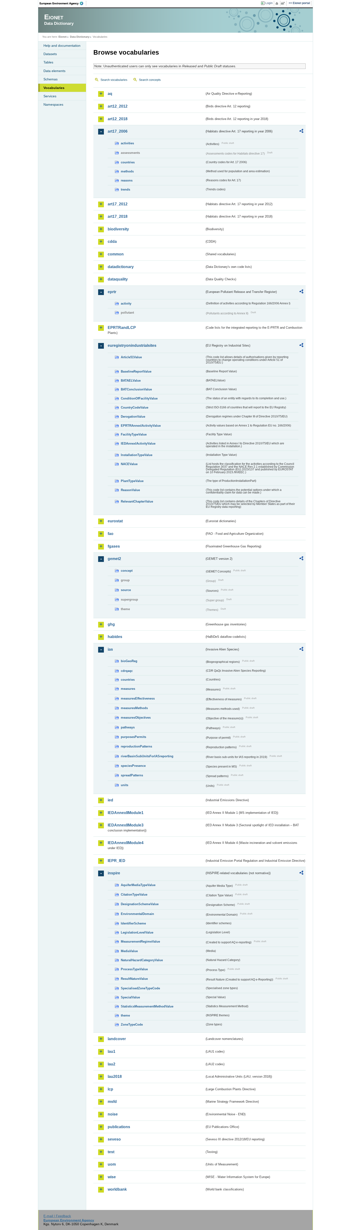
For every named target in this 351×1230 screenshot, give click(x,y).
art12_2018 (118, 119)
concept (127, 570)
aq (110, 94)
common (116, 254)
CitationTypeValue (134, 894)
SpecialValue (130, 997)
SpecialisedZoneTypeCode (140, 988)
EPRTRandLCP (122, 328)
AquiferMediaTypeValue (138, 885)
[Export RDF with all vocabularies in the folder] (301, 132)
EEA (63, 3)
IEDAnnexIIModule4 (126, 843)
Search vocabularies (114, 79)
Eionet (62, 36)
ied (110, 800)
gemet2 (114, 559)
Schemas (50, 79)
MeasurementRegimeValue (140, 941)
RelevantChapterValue (137, 501)
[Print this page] (277, 3)
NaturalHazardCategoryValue (142, 960)
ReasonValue (130, 490)
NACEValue (129, 464)
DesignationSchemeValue (140, 904)
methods (127, 171)
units (124, 785)
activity (126, 303)
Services (49, 96)
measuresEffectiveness (138, 698)
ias (110, 649)
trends (125, 189)
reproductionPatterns (136, 746)
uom (112, 1164)
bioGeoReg (129, 661)
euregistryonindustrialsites (132, 345)
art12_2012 (118, 106)
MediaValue (129, 951)
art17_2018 (118, 216)
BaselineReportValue (136, 371)
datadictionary (121, 267)
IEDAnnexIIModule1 (126, 813)
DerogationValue (133, 416)
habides (115, 637)
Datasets (50, 54)
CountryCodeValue (134, 407)
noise (113, 1114)
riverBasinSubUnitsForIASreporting (147, 756)
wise (112, 1177)
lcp (110, 1089)
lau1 (111, 1051)
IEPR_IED (116, 861)
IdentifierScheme (133, 923)
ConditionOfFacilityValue (139, 398)
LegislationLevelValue (137, 932)
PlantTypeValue (132, 481)
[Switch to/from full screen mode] (284, 3)
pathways (128, 727)
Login (269, 3)
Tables (48, 62)
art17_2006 (118, 131)
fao (110, 534)
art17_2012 (118, 204)
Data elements (54, 71)
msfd (112, 1102)
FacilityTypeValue (134, 434)
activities (127, 143)
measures (128, 688)
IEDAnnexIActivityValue (138, 443)
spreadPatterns (132, 775)
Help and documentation (61, 45)
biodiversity (118, 229)
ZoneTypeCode (132, 1024)
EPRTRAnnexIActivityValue (141, 425)
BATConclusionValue (136, 389)
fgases (114, 546)
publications (119, 1127)
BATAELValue (131, 380)
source (126, 590)
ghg (111, 624)
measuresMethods (134, 708)
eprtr (112, 292)
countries (128, 162)
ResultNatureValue (134, 979)
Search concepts (150, 79)
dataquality (118, 279)
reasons (127, 180)
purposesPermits (133, 737)
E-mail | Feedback (57, 1216)
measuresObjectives (136, 717)
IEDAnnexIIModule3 (126, 825)
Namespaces (53, 104)
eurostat (115, 521)
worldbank (117, 1189)
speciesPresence (133, 766)
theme (125, 1015)
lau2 (111, 1064)
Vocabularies (53, 88)
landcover (117, 1039)
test (111, 1152)
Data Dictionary (79, 36)
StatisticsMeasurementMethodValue (147, 1006)
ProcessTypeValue (134, 969)
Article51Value (131, 357)
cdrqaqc (127, 671)
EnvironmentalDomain (137, 914)
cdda (112, 241)
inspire (114, 873)
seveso (114, 1139)
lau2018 (115, 1076)
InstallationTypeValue (136, 455)
